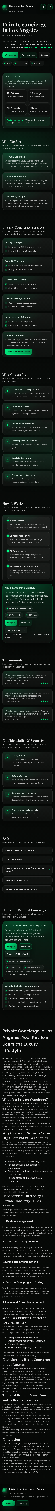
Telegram (12, 55)
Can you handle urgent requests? (21, 889)
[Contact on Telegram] (43, 7)
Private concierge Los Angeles (16, 1385)
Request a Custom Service (18, 351)
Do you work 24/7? (13, 859)
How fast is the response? (17, 880)
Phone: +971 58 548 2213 (17, 954)
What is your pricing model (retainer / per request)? (25, 869)
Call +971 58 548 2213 (16, 630)
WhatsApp (30, 55)
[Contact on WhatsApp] (50, 7)
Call (46, 55)
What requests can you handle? (20, 850)
